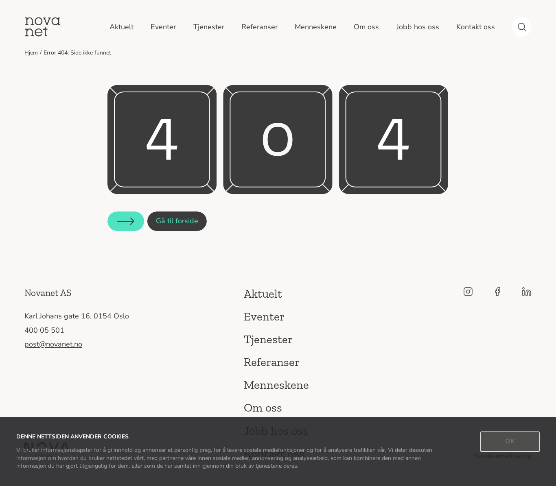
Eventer (163, 27)
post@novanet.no (53, 344)
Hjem (31, 53)
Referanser (259, 27)
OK (510, 441)
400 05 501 (44, 330)
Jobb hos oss (417, 27)
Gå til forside (177, 221)
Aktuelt (121, 27)
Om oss (366, 27)
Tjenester (208, 27)
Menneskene (316, 27)
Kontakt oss (475, 27)
